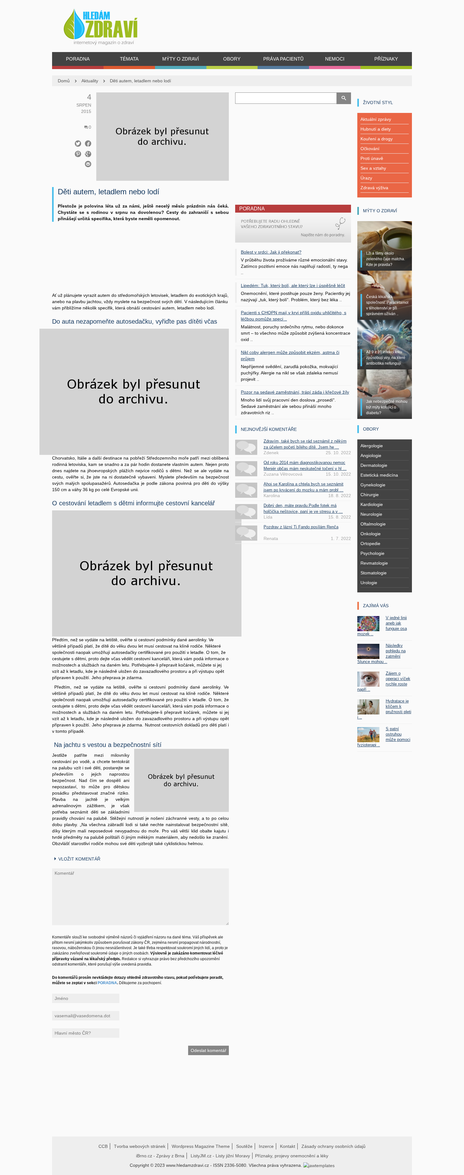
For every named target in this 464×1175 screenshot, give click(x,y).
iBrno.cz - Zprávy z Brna (160, 1155)
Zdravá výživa (374, 187)
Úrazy (366, 177)
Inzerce (266, 1146)
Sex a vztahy (373, 168)
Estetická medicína (379, 475)
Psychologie (372, 553)
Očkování (369, 148)
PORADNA (107, 983)
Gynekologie (372, 484)
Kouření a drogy (376, 138)
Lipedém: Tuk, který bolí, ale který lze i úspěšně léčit (293, 285)
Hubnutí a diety (375, 129)
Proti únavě (371, 158)
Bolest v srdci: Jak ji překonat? (271, 252)
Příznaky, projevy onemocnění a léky (291, 1155)
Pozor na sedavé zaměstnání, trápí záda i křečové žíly (295, 392)
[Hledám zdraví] (108, 25)
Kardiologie (371, 504)
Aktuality (89, 80)
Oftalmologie (373, 523)
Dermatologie (373, 465)
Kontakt (287, 1146)
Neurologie (371, 514)
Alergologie (371, 445)
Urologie (368, 582)
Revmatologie (374, 563)
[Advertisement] (140, 265)
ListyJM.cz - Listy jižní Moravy (220, 1155)
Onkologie (370, 533)
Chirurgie (369, 494)
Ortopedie (370, 543)
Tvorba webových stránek (139, 1146)
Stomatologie (373, 572)
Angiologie (370, 455)
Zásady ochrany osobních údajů (333, 1146)
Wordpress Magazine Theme (201, 1146)
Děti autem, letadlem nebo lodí (140, 80)
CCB (103, 1146)
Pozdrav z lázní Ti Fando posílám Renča (301, 527)
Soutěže (244, 1146)
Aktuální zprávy (375, 119)
